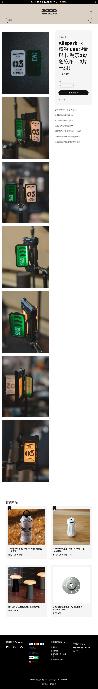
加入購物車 (73, 93)
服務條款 (54, 651)
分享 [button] (63, 100)
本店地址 (54, 647)
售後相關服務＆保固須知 (58, 655)
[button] (7, 11)
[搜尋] (88, 20)
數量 (60, 81)
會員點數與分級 (57, 659)
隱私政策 (53, 684)
